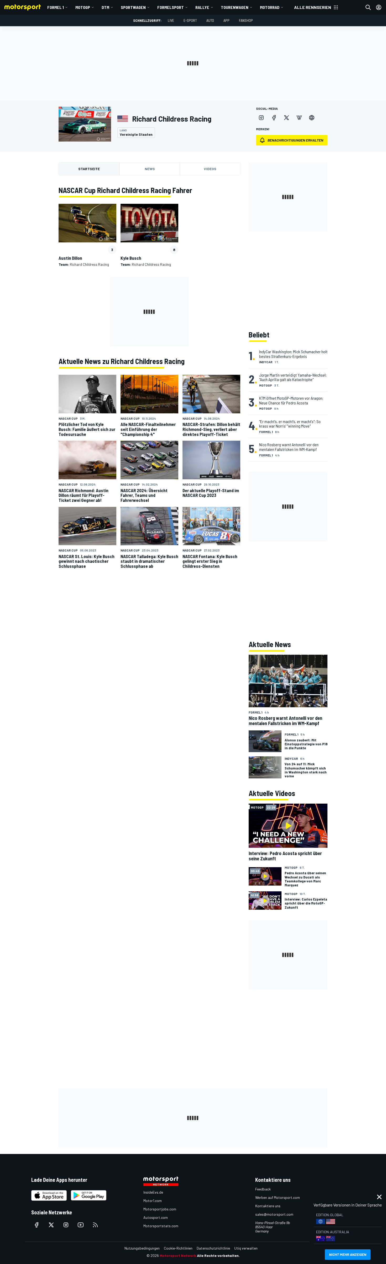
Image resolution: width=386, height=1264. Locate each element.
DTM (105, 7)
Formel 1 (55, 7)
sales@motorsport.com (274, 1214)
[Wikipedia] (299, 117)
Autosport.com (155, 1217)
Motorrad (269, 7)
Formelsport (170, 7)
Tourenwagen (234, 7)
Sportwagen (133, 7)
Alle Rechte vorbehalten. (218, 1255)
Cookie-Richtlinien (178, 1248)
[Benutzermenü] (378, 7)
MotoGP (82, 7)
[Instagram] (261, 117)
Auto (210, 20)
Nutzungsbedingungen (142, 1248)
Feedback (263, 1189)
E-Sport (190, 20)
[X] (286, 117)
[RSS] (95, 1225)
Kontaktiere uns (267, 1206)
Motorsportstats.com (160, 1226)
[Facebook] (274, 117)
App (226, 20)
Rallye (202, 7)
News (150, 169)
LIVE (171, 20)
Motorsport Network (178, 1255)
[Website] (311, 117)
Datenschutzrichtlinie (213, 1248)
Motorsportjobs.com (159, 1209)
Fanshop (246, 20)
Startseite (89, 169)
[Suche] (368, 7)
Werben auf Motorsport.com (277, 1197)
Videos (210, 169)
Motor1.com (152, 1200)
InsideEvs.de (153, 1192)
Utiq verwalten (246, 1248)
